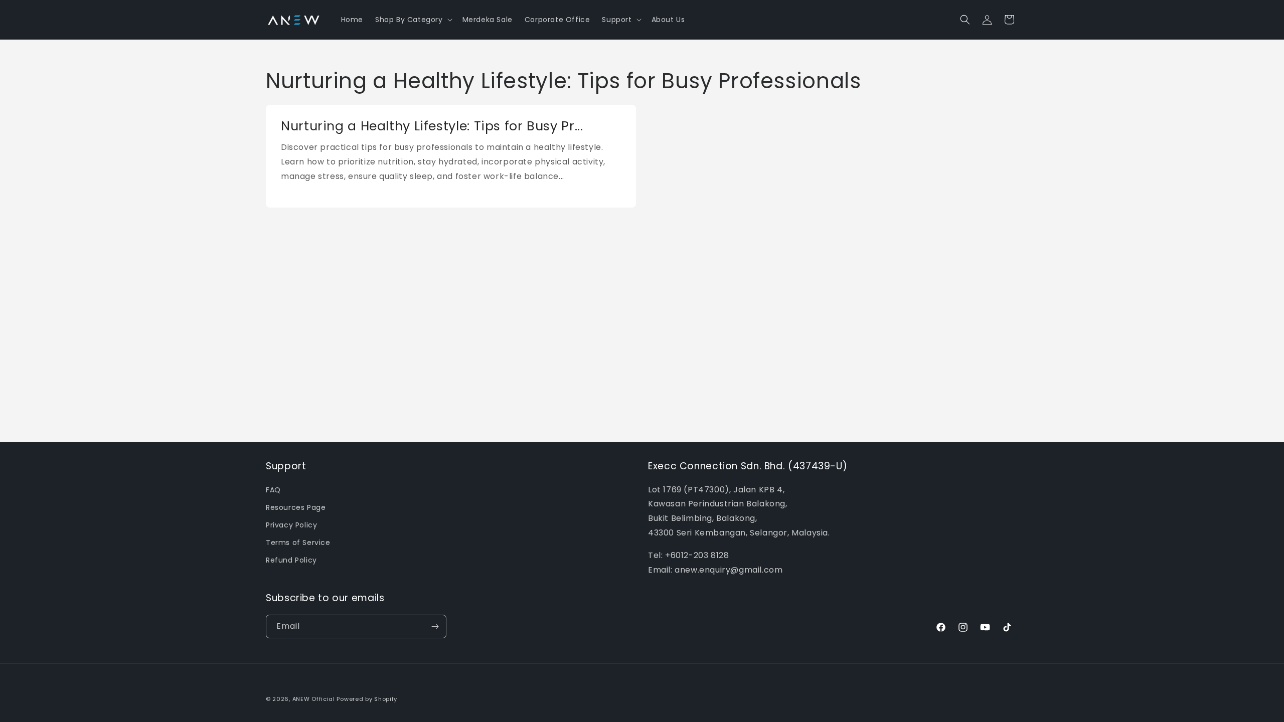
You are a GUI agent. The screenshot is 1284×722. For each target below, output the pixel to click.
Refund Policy (291, 560)
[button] (412, 19)
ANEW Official (313, 699)
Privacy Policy (291, 525)
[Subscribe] (435, 626)
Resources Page (296, 507)
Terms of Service (298, 542)
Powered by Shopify (367, 699)
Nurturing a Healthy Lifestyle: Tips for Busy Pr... (432, 126)
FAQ (273, 490)
